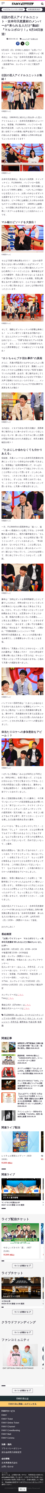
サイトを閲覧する (21, 1266)
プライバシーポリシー (12, 1448)
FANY (4, 1415)
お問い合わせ (8, 1466)
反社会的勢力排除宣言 (12, 1452)
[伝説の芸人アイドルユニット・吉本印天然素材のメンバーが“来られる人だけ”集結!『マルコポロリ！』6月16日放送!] (18, 43)
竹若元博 (32, 1022)
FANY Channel (8, 1427)
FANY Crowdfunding (11, 1430)
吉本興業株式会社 (10, 1463)
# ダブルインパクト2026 (13, 9)
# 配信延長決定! (34, 9)
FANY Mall (6, 1434)
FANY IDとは (22, 1398)
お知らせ (34, 39)
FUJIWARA (9, 1015)
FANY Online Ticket (10, 1423)
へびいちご (21, 1018)
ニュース (25, 39)
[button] (42, 4)
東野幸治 (24, 1022)
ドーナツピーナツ (32, 1015)
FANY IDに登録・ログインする (22, 1404)
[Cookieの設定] (11, 1482)
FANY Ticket (7, 1419)
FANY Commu (8, 1438)
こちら (21, 995)
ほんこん (32, 1018)
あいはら (19, 1015)
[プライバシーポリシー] (31, 1482)
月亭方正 (14, 1022)
